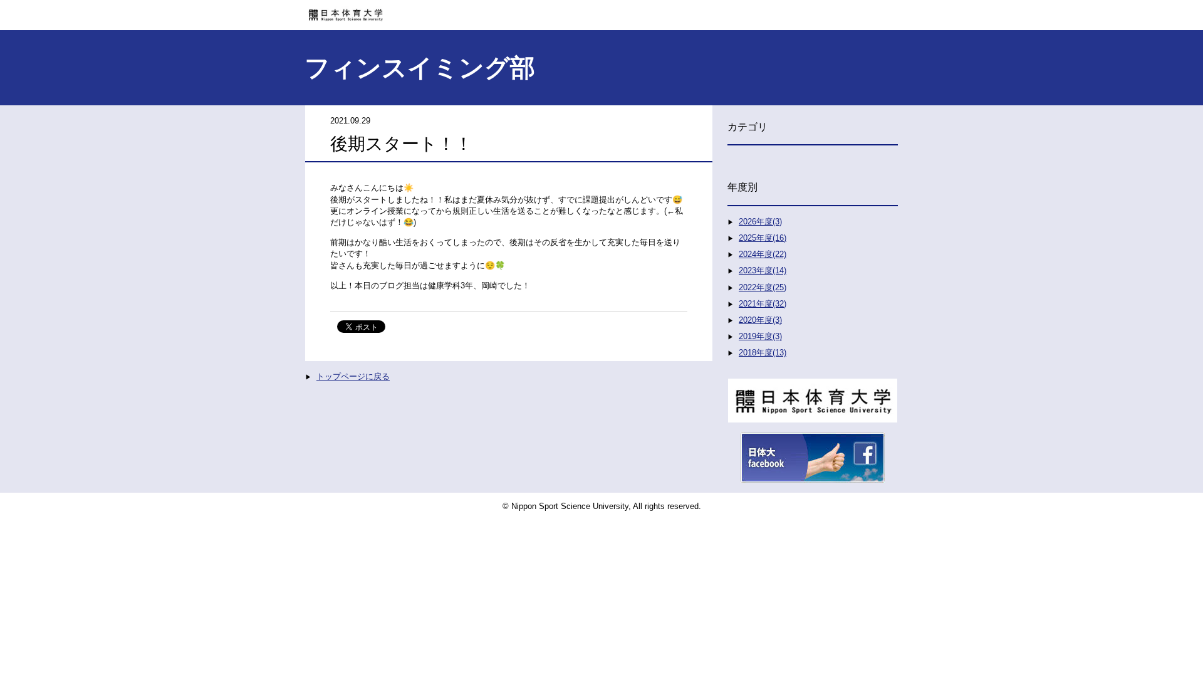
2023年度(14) (762, 270)
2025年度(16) (762, 238)
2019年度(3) (760, 336)
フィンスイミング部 (420, 67)
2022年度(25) (762, 287)
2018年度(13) (762, 352)
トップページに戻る (353, 376)
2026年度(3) (760, 221)
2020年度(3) (760, 320)
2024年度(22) (762, 254)
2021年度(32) (762, 303)
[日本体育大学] (601, 10)
